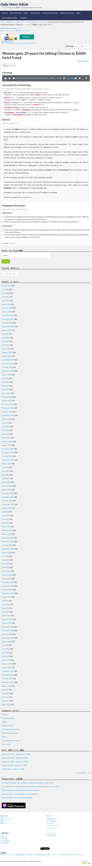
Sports (78, 13)
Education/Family (15, 13)
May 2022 (5, 475)
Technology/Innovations (9, 18)
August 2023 (7, 419)
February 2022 (7, 486)
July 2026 (5, 289)
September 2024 (8, 371)
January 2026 (7, 312)
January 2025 (7, 356)
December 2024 (8, 360)
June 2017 (5, 693)
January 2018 (7, 667)
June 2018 (5, 649)
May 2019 (5, 608)
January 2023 (7, 445)
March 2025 (6, 349)
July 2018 (5, 645)
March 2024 (6, 393)
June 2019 (5, 604)
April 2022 (5, 478)
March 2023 (6, 438)
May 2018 (5, 653)
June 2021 (5, 515)
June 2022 (5, 471)
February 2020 (7, 575)
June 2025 (5, 338)
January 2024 (7, 401)
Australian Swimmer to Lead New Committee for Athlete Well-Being (27, 783)
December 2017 (8, 671)
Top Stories (23, 18)
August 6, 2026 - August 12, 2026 (14, 765)
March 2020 (6, 571)
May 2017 (5, 697)
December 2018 (8, 627)
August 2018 (7, 641)
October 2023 (7, 412)
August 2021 (7, 508)
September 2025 (8, 326)
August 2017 (7, 686)
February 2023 (7, 441)
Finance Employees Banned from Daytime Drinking (20, 790)
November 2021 (8, 497)
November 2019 (8, 586)
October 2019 (7, 590)
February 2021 (7, 530)
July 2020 (5, 556)
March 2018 (6, 660)
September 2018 (8, 638)
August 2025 (7, 330)
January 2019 (7, 623)
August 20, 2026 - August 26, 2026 (15, 758)
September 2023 (8, 415)
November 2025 (8, 319)
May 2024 (5, 386)
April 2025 (5, 345)
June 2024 (5, 382)
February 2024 (7, 397)
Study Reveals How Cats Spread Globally (17, 798)
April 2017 (5, 701)
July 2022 (5, 467)
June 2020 (5, 560)
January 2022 (7, 490)
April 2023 (5, 434)
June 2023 (5, 427)
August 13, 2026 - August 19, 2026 (15, 762)
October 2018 (7, 634)
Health (25, 13)
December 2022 (8, 449)
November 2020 (8, 541)
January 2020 (7, 578)
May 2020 (5, 564)
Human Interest (35, 13)
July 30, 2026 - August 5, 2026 (13, 769)
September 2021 (8, 504)
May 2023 (5, 430)
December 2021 (8, 493)
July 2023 (5, 423)
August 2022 (7, 464)
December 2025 (8, 315)
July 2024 (5, 378)
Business (5, 13)
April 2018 (5, 656)
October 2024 (7, 367)
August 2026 (7, 286)
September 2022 (8, 460)
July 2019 (5, 601)
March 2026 (6, 304)
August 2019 (7, 597)
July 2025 (5, 334)
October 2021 (7, 501)
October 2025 (7, 323)
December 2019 (8, 582)
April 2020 (5, 567)
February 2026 (7, 308)
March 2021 (6, 527)
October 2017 (7, 679)
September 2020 (8, 549)
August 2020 (7, 552)
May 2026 (5, 297)
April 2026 (5, 301)
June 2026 (5, 293)
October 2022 (7, 456)
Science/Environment (67, 13)
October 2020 (7, 545)
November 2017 (8, 675)
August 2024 (7, 375)
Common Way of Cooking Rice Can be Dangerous (20, 794)
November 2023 (8, 408)
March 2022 (6, 482)
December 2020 (8, 538)
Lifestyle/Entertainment (50, 13)
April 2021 (5, 523)
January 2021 (7, 534)
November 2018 (8, 630)
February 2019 (7, 619)
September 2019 (8, 593)
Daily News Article (14, 4)
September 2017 (8, 682)
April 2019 (5, 612)
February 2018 (7, 664)
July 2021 (5, 512)
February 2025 (7, 352)
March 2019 (6, 616)
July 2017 (5, 690)
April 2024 (5, 389)
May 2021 (5, 519)
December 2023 (8, 404)
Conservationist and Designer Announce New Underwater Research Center (30, 786)
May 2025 (5, 341)
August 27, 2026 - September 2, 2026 (16, 754)
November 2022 (8, 452)
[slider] (31, 78)
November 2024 (8, 363)
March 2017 (6, 704)
